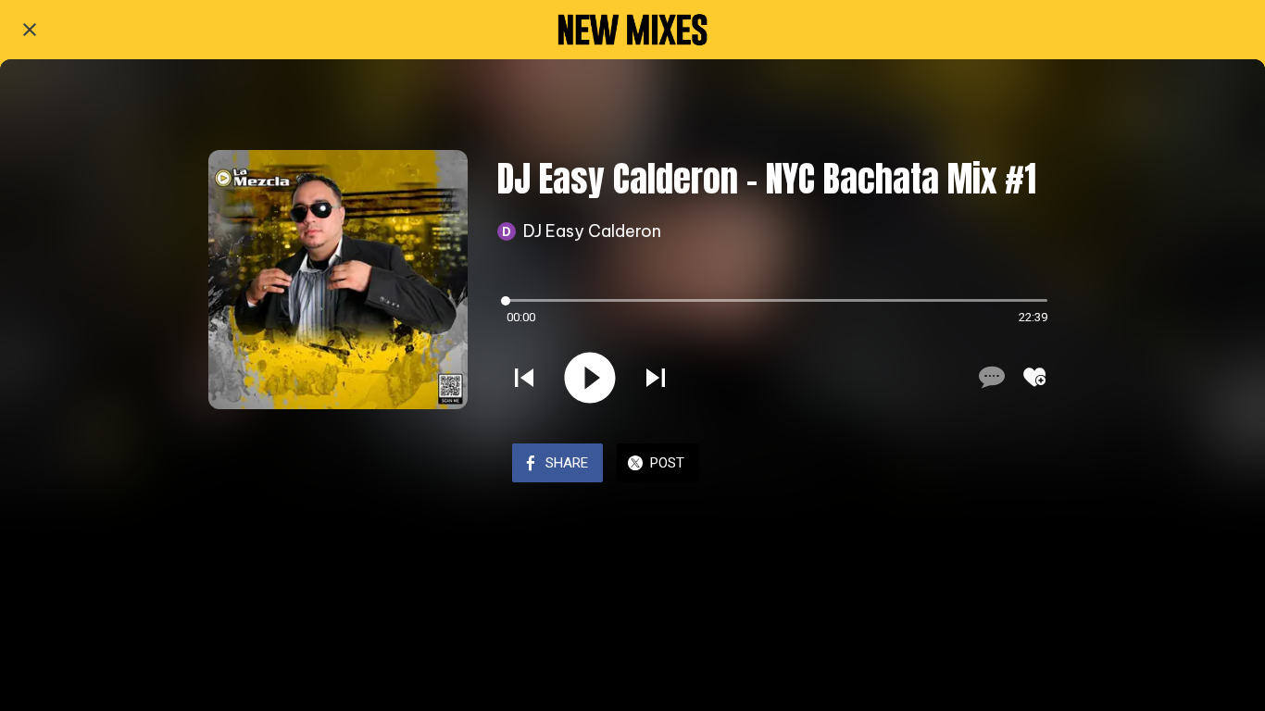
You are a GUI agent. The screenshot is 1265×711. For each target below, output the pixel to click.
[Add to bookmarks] (1034, 377)
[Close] (30, 30)
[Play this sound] (589, 377)
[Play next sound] (655, 377)
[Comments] (990, 377)
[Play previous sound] (524, 377)
